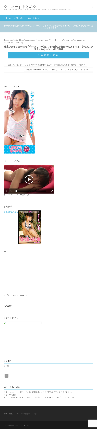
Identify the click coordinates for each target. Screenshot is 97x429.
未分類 (6, 366)
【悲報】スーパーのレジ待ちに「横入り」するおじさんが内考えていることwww (59, 69)
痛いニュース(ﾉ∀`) (11, 397)
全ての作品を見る (11, 212)
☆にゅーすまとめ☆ (20, 6)
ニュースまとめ (34, 18)
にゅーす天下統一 (11, 395)
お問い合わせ (19, 18)
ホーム (8, 18)
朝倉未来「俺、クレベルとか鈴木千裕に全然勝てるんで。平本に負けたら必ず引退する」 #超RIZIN (45, 65)
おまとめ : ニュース (11, 392)
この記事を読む (48, 55)
